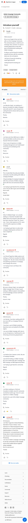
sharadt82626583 (10, 250)
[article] (14, 112)
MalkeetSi (8, 208)
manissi (8, 99)
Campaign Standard (5, 6)
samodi (8, 166)
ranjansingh (9, 281)
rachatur (8, 383)
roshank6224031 (10, 348)
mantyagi (8, 417)
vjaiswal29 (8, 313)
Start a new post (15, 82)
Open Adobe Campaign (12, 17)
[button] (8, 28)
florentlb (8, 31)
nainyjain (8, 131)
